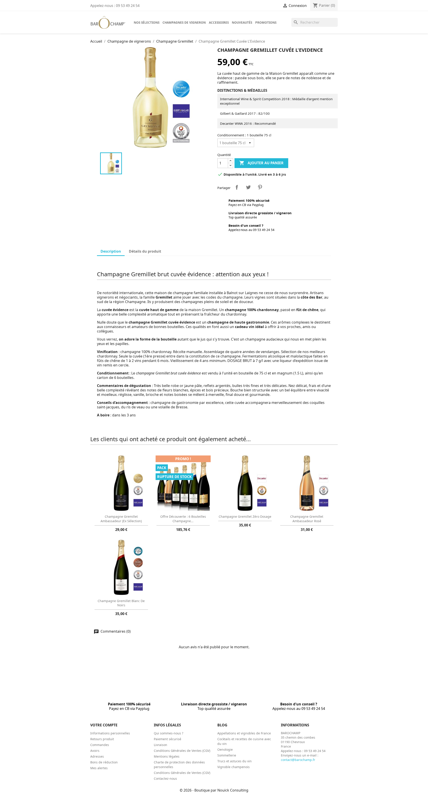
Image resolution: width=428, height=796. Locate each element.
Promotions (265, 22)
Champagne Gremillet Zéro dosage (245, 516)
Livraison (160, 745)
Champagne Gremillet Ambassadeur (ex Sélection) (121, 518)
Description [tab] (111, 251)
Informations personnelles (110, 733)
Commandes (99, 745)
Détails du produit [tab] (145, 251)
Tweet (248, 187)
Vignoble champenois (233, 767)
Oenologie (225, 749)
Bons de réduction (104, 762)
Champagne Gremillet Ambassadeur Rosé (306, 518)
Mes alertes (99, 768)
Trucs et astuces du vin (234, 761)
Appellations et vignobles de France (244, 733)
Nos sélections (146, 22)
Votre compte (103, 725)
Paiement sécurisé (167, 739)
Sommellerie (226, 755)
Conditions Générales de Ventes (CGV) (182, 750)
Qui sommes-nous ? (168, 733)
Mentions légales (166, 756)
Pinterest (259, 187)
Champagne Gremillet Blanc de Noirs (121, 603)
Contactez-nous (165, 778)
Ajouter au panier (261, 163)
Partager (236, 187)
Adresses (97, 756)
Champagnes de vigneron (184, 22)
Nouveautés (242, 22)
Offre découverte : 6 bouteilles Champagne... (183, 518)
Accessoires (219, 22)
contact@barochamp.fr (298, 760)
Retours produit (102, 739)
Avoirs (94, 750)
